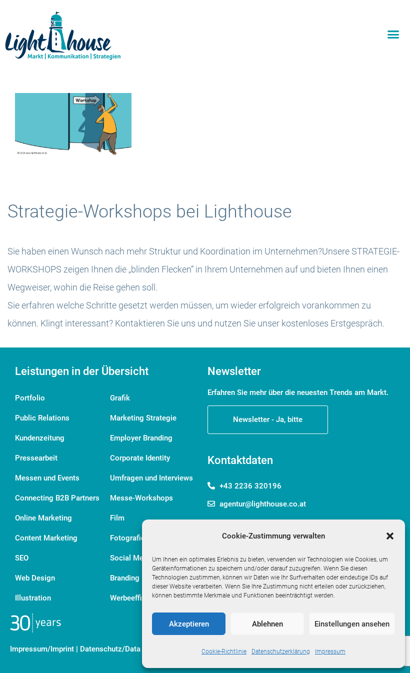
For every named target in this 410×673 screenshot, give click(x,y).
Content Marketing (46, 538)
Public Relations (42, 418)
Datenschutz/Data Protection (129, 649)
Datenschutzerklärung (281, 651)
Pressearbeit (36, 458)
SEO (21, 558)
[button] (390, 536)
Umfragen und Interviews (151, 478)
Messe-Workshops (141, 498)
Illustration (33, 598)
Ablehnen (267, 624)
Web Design (35, 578)
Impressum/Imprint (42, 649)
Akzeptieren (189, 624)
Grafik (120, 398)
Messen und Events (47, 478)
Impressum (330, 651)
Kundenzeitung (39, 438)
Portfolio (30, 398)
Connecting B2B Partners (57, 498)
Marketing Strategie (143, 418)
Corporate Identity (140, 458)
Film (117, 518)
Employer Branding (141, 438)
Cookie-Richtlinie (224, 651)
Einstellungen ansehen (352, 624)
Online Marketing (43, 518)
